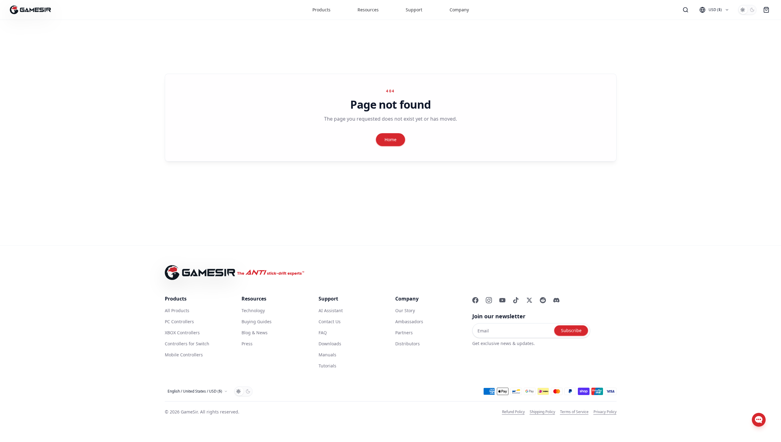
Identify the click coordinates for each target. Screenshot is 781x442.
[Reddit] (543, 300)
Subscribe (571, 330)
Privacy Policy (605, 411)
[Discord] (556, 300)
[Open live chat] (759, 420)
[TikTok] (516, 300)
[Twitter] (529, 300)
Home (390, 139)
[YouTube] (502, 300)
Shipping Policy (542, 411)
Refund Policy (513, 411)
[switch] (747, 10)
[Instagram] (489, 300)
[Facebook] (475, 300)
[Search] (685, 10)
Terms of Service (574, 411)
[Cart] (766, 10)
